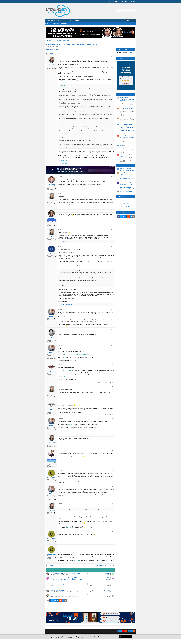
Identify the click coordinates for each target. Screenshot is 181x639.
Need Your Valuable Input (126, 118)
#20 (113, 546)
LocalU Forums (79, 20)
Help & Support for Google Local (71, 596)
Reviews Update (63, 85)
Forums (55, 20)
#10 (113, 364)
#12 (113, 401)
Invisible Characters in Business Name (125, 155)
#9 (113, 345)
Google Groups (62, 376)
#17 (113, 486)
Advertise (93, 631)
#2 (113, 176)
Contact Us (132, 1)
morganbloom (108, 574)
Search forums (64, 23)
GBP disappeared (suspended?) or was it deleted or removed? (127, 99)
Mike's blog (71, 424)
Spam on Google (123, 142)
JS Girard (109, 591)
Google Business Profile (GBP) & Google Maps (69, 591)
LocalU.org (115, 1)
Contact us (87, 631)
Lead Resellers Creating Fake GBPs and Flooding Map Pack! (127, 109)
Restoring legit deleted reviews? (59, 590)
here (74, 560)
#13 (113, 418)
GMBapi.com (53, 587)
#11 (113, 386)
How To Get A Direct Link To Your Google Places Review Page (73, 354)
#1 (113, 56)
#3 (113, 193)
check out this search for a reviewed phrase (68, 478)
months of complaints (66, 370)
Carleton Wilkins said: (63, 507)
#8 (113, 329)
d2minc (52, 591)
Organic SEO (122, 152)
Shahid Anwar (53, 581)
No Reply (72, 20)
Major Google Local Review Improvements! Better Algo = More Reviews (71, 44)
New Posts (60, 20)
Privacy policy (106, 631)
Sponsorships (123, 1)
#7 (113, 309)
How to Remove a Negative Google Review (61, 595)
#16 (113, 470)
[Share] (111, 57)
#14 (113, 435)
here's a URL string (70, 527)
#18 (113, 503)
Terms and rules (99, 631)
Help (111, 631)
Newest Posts (122, 95)
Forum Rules (48, 23)
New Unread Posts (56, 23)
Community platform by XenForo (90, 634)
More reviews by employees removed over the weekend (65, 573)
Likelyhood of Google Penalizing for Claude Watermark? (125, 147)
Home (48, 20)
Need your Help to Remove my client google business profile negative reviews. (127, 137)
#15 (113, 450)
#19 (113, 531)
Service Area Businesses (124, 122)
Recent (66, 20)
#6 (113, 246)
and (66, 304)
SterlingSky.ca (107, 1)
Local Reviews (65, 574)
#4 (113, 211)
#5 (113, 229)
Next (51, 53)
